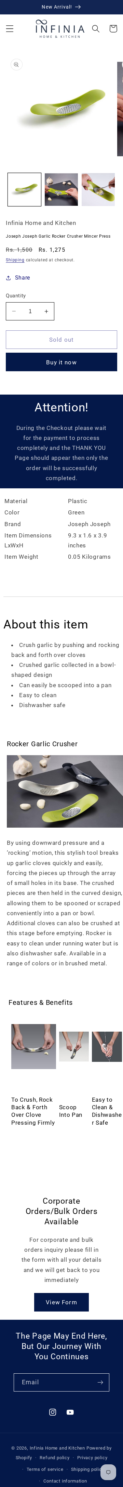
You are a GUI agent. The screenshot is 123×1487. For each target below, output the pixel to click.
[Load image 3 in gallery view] (98, 189)
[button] (9, 28)
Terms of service (45, 1469)
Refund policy (54, 1457)
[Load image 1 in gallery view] (24, 189)
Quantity (16, 296)
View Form (61, 1302)
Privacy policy (92, 1457)
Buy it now (61, 362)
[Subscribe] (100, 1382)
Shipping (15, 260)
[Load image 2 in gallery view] (61, 189)
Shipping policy (87, 1469)
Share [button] (22, 277)
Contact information (65, 1481)
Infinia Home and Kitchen (57, 1448)
